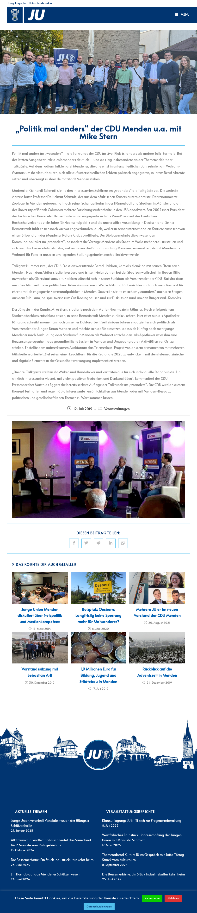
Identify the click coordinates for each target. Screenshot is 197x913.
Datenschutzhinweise (99, 906)
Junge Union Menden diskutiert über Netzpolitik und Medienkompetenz (40, 616)
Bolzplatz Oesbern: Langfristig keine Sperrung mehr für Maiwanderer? (98, 616)
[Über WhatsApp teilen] (123, 543)
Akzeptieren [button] (152, 898)
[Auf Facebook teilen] (74, 543)
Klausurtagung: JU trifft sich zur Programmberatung (141, 821)
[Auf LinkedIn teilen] (111, 543)
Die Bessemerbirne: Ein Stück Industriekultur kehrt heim (52, 860)
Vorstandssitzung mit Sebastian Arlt (40, 672)
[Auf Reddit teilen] (98, 543)
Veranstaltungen (117, 409)
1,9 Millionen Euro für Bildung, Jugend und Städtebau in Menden (98, 675)
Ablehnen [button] (173, 898)
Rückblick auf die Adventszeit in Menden (157, 672)
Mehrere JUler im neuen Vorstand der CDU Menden (157, 613)
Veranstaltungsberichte (130, 812)
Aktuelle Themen (31, 812)
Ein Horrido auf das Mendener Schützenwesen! (45, 874)
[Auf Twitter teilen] (86, 543)
